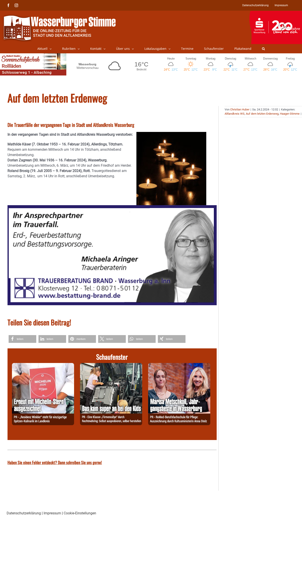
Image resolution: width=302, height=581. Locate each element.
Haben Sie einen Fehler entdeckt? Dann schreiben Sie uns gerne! (55, 462)
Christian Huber (239, 109)
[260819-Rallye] (111, 365)
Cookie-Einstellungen (80, 513)
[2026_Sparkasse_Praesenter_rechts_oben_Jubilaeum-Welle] (275, 13)
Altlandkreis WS (235, 113)
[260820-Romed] (179, 365)
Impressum (52, 513)
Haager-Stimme (290, 113)
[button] (263, 48)
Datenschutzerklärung (24, 513)
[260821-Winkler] (43, 365)
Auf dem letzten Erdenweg (262, 113)
